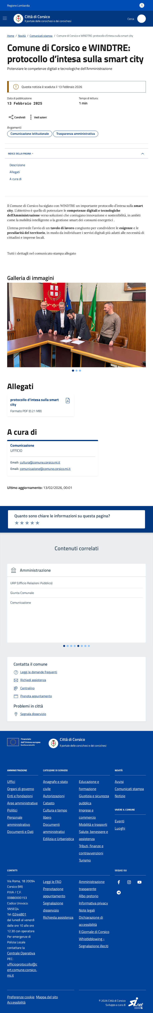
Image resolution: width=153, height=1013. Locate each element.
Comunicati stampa (129, 788)
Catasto (49, 803)
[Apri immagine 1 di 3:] (76, 325)
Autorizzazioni (54, 796)
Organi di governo (20, 788)
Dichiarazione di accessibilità (91, 921)
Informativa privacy (93, 903)
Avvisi (119, 781)
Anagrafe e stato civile (55, 785)
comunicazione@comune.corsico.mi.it (45, 468)
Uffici (11, 781)
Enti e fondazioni (20, 796)
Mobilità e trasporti (93, 824)
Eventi (119, 821)
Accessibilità (16, 1002)
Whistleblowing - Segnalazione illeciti (93, 942)
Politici (12, 810)
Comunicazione (22, 445)
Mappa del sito (47, 997)
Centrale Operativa (21, 953)
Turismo (85, 860)
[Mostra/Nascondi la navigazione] (4, 18)
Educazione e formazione (89, 785)
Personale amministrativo (18, 821)
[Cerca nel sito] (141, 18)
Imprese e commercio (87, 814)
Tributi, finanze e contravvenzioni (91, 849)
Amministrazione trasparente (92, 885)
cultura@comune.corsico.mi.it (40, 462)
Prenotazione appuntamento (54, 892)
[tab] (73, 371)
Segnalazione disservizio (53, 906)
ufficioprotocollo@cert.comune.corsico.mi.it (22, 970)
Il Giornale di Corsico (94, 931)
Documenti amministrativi (54, 828)
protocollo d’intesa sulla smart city (34, 402)
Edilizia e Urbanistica (58, 838)
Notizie (120, 796)
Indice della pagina (19, 153)
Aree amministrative (22, 803)
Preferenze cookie (20, 997)
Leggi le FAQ (52, 881)
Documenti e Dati (20, 831)
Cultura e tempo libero (55, 814)
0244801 (19, 914)
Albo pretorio (88, 896)
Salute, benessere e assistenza (93, 835)
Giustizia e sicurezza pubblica (94, 799)
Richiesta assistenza (58, 917)
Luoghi (120, 828)
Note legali (87, 910)
